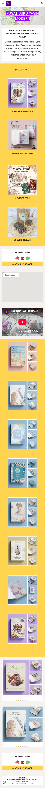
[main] (22, 16)
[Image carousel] (22, 680)
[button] (3, 3)
